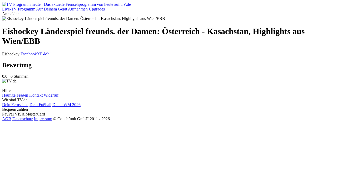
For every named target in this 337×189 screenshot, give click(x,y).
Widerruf (51, 95)
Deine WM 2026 (66, 104)
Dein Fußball (40, 104)
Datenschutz (22, 119)
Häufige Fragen (15, 95)
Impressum (43, 119)
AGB (6, 119)
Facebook (29, 54)
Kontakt (36, 95)
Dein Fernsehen (15, 104)
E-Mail (46, 54)
